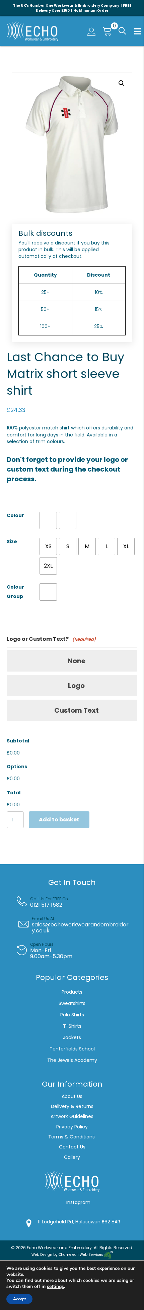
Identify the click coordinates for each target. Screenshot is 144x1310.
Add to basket (59, 819)
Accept (19, 1299)
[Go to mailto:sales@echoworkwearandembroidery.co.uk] (77, 924)
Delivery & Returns (72, 1106)
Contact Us (72, 1146)
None (76, 661)
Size (12, 541)
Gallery (72, 1157)
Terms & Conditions (72, 1136)
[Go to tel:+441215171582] (77, 902)
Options (17, 766)
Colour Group (15, 592)
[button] (122, 31)
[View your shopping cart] (105, 31)
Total (13, 792)
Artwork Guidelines (72, 1116)
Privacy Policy (72, 1126)
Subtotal (18, 740)
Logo (76, 685)
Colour (15, 515)
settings (55, 1287)
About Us (72, 1096)
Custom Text (76, 710)
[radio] (48, 520)
